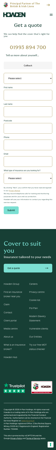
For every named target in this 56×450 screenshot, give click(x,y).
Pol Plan (33, 308)
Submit (11, 210)
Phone (6, 137)
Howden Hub (10, 357)
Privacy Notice (14, 191)
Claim (7, 304)
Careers (33, 284)
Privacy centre (36, 292)
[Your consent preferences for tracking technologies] (51, 445)
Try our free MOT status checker (38, 347)
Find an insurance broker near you (13, 294)
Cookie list (34, 300)
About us (8, 336)
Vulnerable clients (38, 328)
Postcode (8, 120)
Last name (8, 104)
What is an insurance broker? (14, 347)
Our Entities (35, 336)
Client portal (10, 320)
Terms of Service (33, 438)
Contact (8, 312)
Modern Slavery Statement (37, 318)
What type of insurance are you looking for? (22, 170)
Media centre (11, 328)
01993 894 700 (28, 47)
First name (8, 87)
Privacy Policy (16, 438)
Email (6, 154)
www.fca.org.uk (27, 421)
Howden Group (11, 284)
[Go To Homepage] (14, 15)
